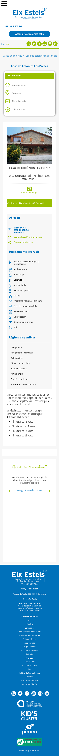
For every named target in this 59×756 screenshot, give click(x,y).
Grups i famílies (29, 646)
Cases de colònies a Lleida (29, 610)
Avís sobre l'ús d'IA (29, 684)
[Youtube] (44, 45)
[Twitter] (34, 45)
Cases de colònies (12, 55)
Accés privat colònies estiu (29, 34)
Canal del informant (29, 680)
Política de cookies (29, 665)
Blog (29, 669)
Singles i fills (29, 661)
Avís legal (29, 658)
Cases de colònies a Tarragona (29, 608)
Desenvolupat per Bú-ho (29, 750)
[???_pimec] (29, 733)
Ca (7, 43)
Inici (29, 620)
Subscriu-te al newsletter (29, 635)
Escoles (29, 624)
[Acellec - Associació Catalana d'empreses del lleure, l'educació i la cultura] (29, 706)
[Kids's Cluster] (29, 719)
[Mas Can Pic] (29, 145)
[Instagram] (50, 45)
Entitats (29, 654)
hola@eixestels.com (29, 588)
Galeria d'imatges (29, 192)
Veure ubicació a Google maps (28, 237)
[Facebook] (39, 45)
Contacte (29, 676)
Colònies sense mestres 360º (29, 631)
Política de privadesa (29, 650)
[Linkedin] (55, 45)
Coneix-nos (29, 628)
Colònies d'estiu (29, 639)
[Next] (49, 491)
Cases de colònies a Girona (29, 605)
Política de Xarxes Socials (29, 673)
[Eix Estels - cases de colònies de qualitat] (29, 19)
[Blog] (28, 45)
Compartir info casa (23, 242)
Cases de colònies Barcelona (29, 603)
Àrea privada (29, 643)
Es (2, 43)
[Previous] (9, 491)
